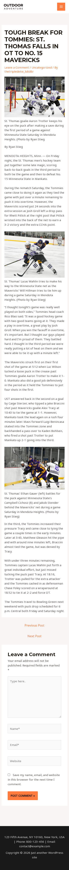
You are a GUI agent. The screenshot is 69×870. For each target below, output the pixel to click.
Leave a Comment (16, 67)
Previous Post (34, 625)
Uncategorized (42, 67)
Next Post (34, 636)
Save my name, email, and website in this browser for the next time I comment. (34, 779)
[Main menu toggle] (61, 7)
